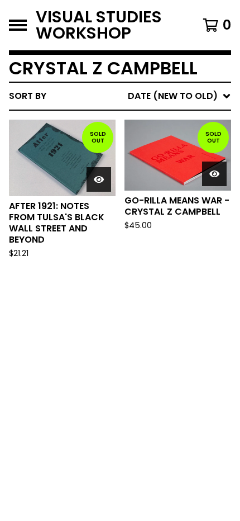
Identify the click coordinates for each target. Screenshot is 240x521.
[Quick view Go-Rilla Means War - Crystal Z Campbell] (214, 174)
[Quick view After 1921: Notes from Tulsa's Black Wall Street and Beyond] (99, 179)
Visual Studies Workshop (99, 25)
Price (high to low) (153, 268)
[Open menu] (18, 25)
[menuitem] (120, 96)
